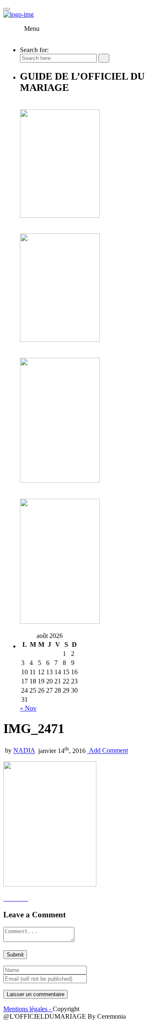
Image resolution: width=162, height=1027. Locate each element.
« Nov (28, 708)
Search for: (34, 49)
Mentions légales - (28, 1008)
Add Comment (107, 750)
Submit (15, 955)
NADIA (24, 750)
